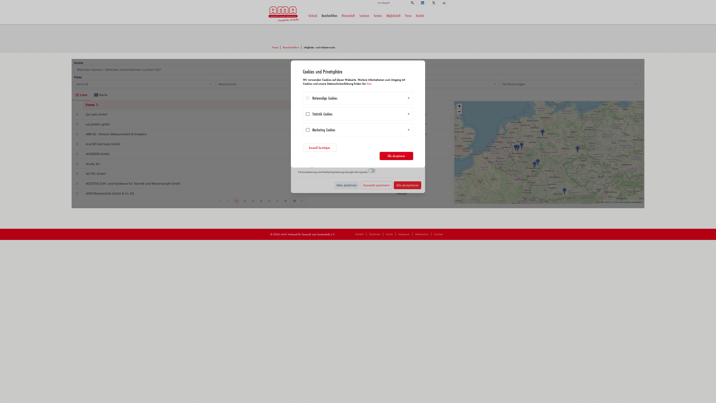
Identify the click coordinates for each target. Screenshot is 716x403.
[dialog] (358, 114)
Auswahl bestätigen (319, 147)
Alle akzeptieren (396, 156)
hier (369, 84)
